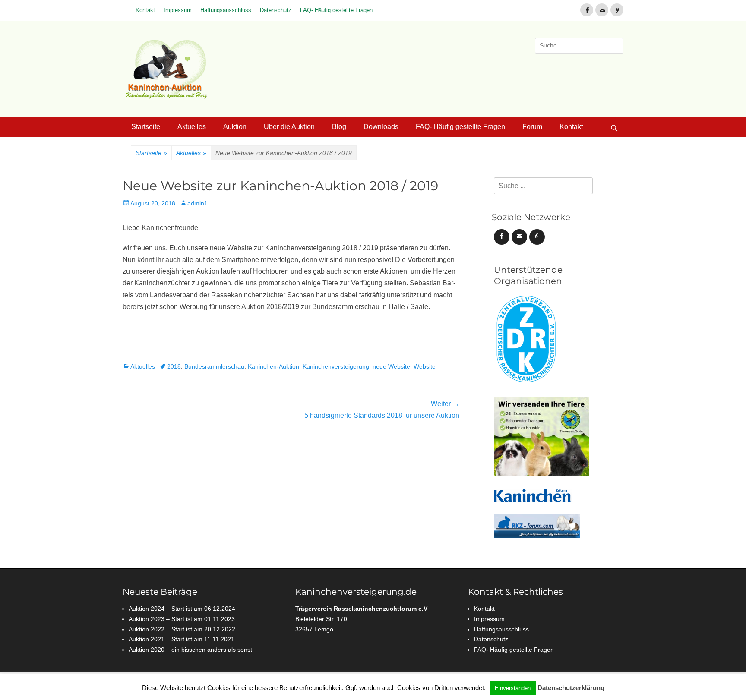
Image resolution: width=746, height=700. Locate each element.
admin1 (197, 203)
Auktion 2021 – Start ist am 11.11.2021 (181, 639)
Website (425, 366)
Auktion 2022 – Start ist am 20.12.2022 (182, 629)
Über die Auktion (289, 126)
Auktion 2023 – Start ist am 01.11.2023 (182, 618)
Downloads (381, 126)
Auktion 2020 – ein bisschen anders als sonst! (191, 649)
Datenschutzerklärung (570, 687)
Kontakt (145, 10)
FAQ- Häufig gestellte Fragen (336, 10)
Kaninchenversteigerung (336, 366)
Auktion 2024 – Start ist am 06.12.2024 (182, 608)
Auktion (235, 126)
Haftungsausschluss (225, 10)
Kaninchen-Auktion (273, 366)
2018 (174, 366)
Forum (532, 126)
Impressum (178, 10)
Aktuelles (191, 126)
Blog (339, 126)
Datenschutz (275, 10)
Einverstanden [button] (513, 688)
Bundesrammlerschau (214, 366)
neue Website (391, 366)
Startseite (145, 126)
